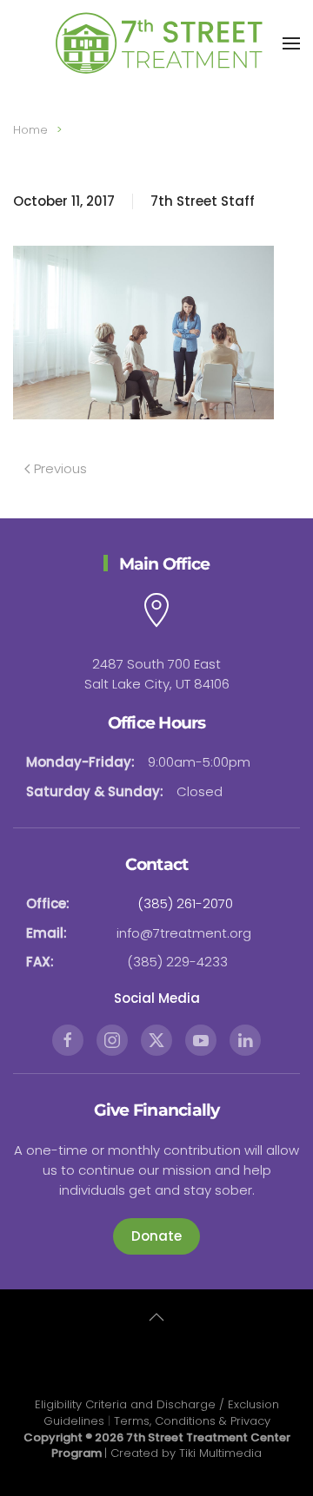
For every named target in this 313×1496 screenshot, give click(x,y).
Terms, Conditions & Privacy (192, 1421)
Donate (156, 1236)
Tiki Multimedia (220, 1453)
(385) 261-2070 (185, 903)
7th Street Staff (202, 201)
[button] (291, 43)
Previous (60, 468)
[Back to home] (156, 43)
